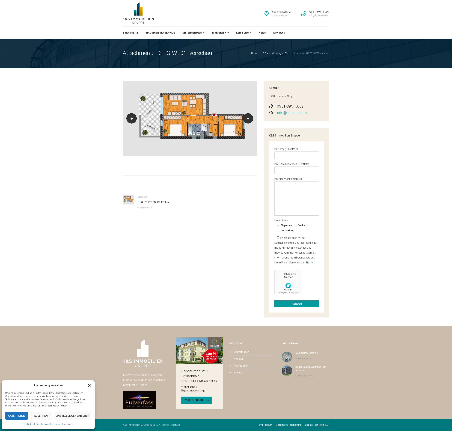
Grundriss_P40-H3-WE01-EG (130, 118)
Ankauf (238, 372)
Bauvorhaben (241, 351)
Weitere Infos (194, 400)
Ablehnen (41, 415)
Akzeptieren (16, 415)
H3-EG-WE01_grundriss (252, 118)
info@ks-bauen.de (292, 113)
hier (312, 262)
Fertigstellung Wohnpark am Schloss (310, 368)
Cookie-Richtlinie (31, 424)
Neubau (185, 380)
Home (254, 53)
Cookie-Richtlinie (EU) (317, 424)
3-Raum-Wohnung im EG (275, 53)
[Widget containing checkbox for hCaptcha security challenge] (288, 282)
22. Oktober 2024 (303, 358)
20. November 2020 (304, 375)
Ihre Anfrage (281, 220)
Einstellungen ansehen (72, 415)
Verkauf (238, 358)
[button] (89, 385)
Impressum (67, 424)
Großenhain (190, 376)
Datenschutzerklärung (50, 424)
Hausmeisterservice (306, 353)
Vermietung (241, 365)
